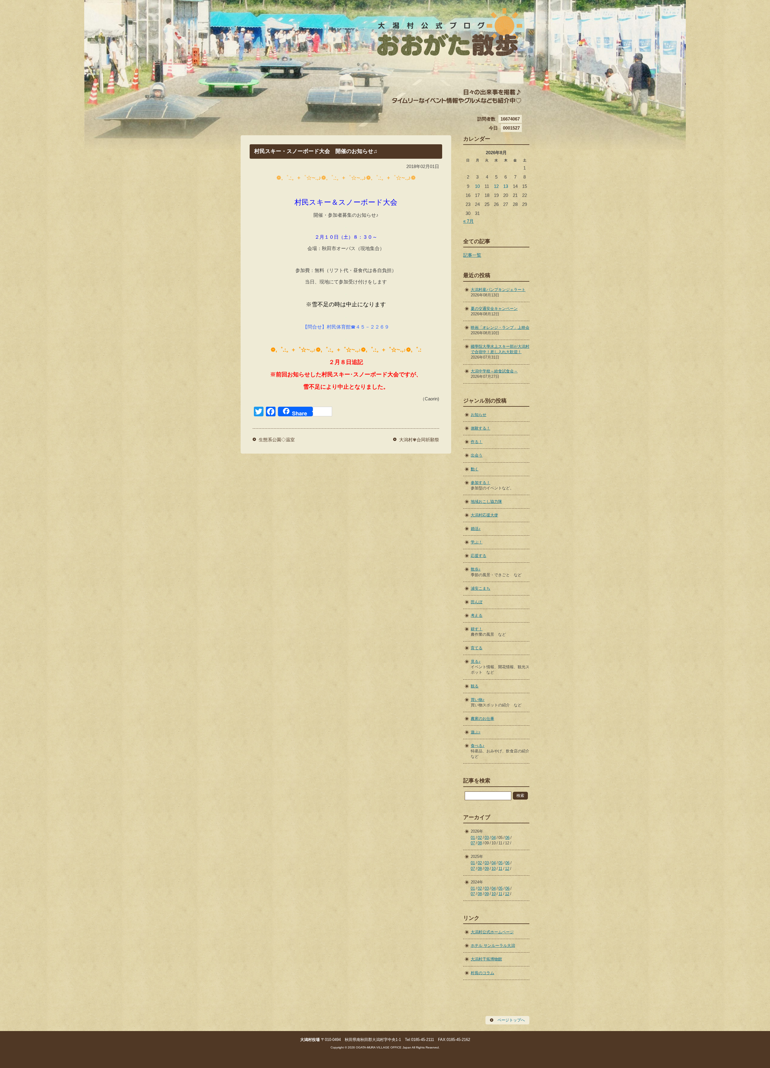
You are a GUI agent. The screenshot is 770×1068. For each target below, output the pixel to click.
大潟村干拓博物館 (486, 959)
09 (487, 868)
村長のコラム (482, 973)
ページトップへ (511, 1020)
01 (473, 837)
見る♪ (476, 661)
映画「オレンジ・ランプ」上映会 (500, 327)
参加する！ (480, 482)
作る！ (476, 441)
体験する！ (480, 428)
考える (476, 615)
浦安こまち (480, 588)
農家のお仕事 (482, 718)
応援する (478, 555)
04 (493, 837)
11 (500, 868)
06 (507, 837)
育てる (476, 648)
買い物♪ (478, 699)
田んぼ (476, 602)
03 (487, 837)
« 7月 (468, 221)
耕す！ (476, 629)
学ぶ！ (476, 542)
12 (496, 186)
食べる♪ (478, 745)
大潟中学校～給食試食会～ (494, 371)
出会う (476, 455)
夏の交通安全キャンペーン (494, 308)
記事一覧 (472, 255)
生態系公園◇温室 (277, 439)
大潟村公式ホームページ (492, 932)
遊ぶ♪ (476, 732)
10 (477, 186)
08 (480, 843)
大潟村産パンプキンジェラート (498, 289)
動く (475, 469)
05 (500, 863)
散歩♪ (476, 569)
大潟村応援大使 (484, 515)
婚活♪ (476, 528)
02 (480, 837)
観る (475, 686)
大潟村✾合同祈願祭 (419, 439)
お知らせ (478, 414)
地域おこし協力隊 (486, 501)
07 (473, 843)
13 (505, 186)
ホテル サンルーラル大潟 (493, 945)
